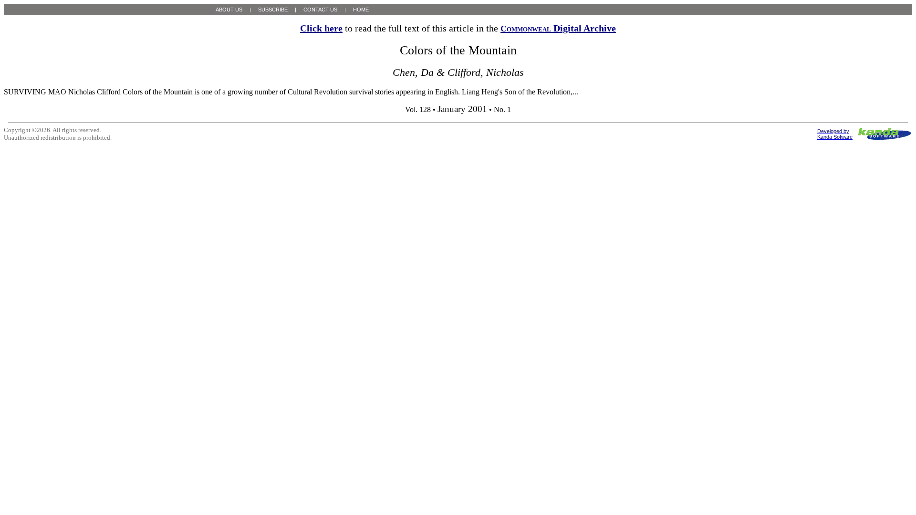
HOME (361, 9)
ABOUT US (229, 9)
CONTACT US (320, 9)
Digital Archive (558, 28)
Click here (321, 28)
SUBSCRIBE (273, 9)
